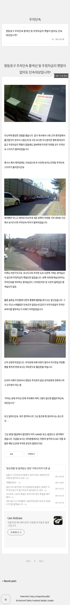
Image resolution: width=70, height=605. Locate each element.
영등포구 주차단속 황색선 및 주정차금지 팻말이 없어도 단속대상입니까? (34, 33)
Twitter (29, 600)
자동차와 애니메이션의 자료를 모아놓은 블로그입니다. (28, 524)
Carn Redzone (14, 518)
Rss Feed (19, 600)
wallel (47, 596)
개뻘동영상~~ (12, 482)
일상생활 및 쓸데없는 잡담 (19, 468)
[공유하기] (16, 454)
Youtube (44, 600)
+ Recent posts (9, 580)
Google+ (51, 600)
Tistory (32, 596)
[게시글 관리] (20, 454)
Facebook (36, 600)
